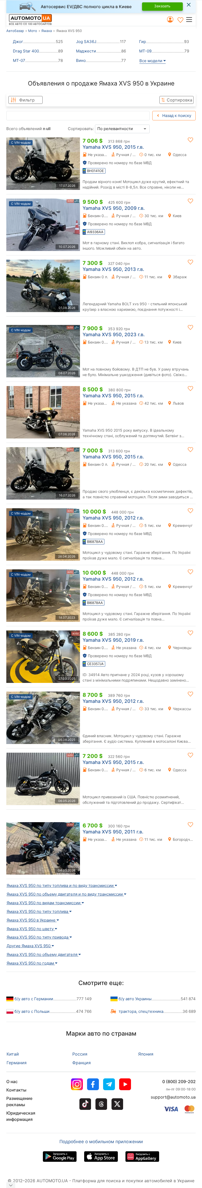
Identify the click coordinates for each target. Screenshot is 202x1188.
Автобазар (15, 31)
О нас (12, 1081)
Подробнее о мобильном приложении (101, 1141)
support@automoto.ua (173, 1097)
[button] (190, 19)
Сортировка (179, 100)
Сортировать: (81, 128)
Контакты (16, 1090)
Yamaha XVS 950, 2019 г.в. (113, 640)
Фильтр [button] (27, 100)
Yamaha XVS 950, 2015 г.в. (113, 147)
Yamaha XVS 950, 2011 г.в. (113, 831)
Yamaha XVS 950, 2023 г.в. (114, 334)
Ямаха (46, 31)
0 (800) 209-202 (179, 1081)
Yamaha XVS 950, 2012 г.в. (113, 518)
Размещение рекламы (19, 1101)
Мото (32, 31)
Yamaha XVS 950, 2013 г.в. (113, 269)
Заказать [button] (162, 6)
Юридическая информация (20, 1116)
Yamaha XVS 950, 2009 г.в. (114, 208)
